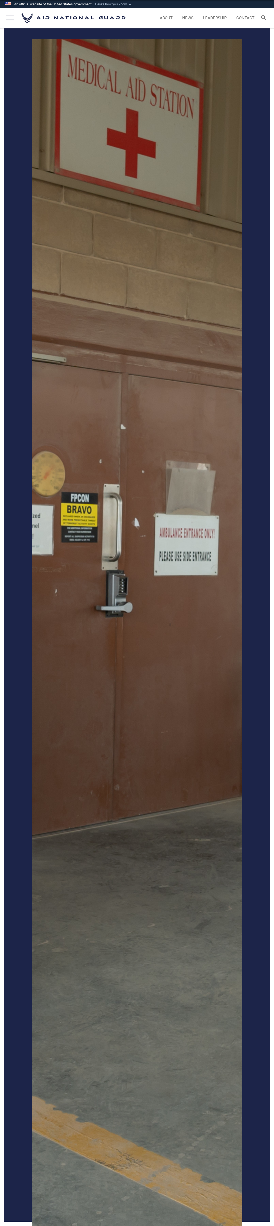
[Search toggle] (264, 18)
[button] (113, 4)
